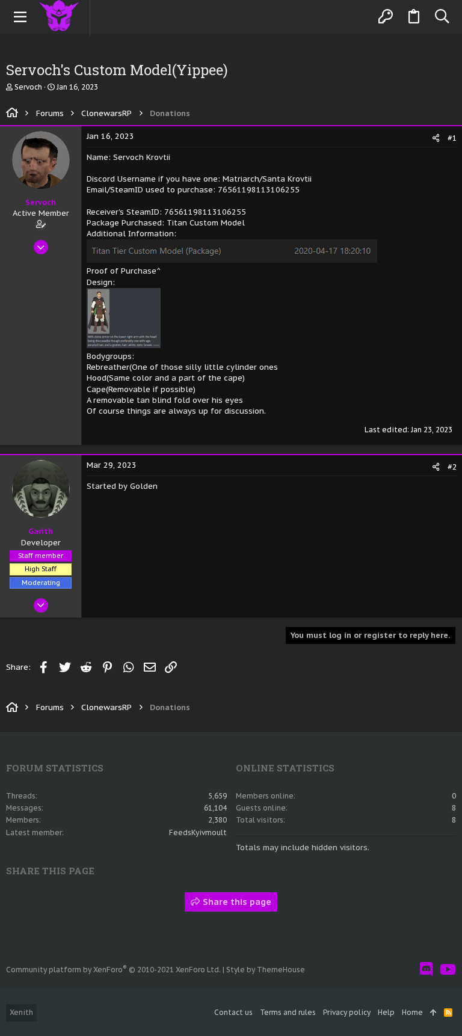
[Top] (433, 1013)
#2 (452, 467)
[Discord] (426, 969)
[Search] (442, 16)
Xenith (21, 1012)
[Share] (435, 138)
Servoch (28, 86)
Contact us (233, 1012)
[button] (20, 16)
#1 (452, 138)
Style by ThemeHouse (265, 969)
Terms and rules (288, 1012)
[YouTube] (448, 969)
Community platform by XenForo (113, 969)
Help (386, 1012)
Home (412, 1012)
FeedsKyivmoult (198, 832)
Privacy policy (347, 1012)
